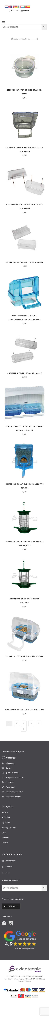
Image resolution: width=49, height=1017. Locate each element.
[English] (9, 6)
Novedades (10, 860)
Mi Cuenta (10, 763)
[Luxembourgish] (22, 6)
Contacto (9, 782)
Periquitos (6, 817)
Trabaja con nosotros (10, 880)
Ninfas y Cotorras (9, 827)
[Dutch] (6, 6)
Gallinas (5, 842)
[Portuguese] (25, 6)
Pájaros (5, 812)
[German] (16, 6)
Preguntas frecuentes (15, 777)
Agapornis (6, 822)
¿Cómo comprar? (12, 773)
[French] (12, 6)
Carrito (8, 768)
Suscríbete (9, 906)
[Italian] (19, 6)
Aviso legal (10, 787)
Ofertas (9, 867)
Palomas (5, 837)
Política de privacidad (14, 792)
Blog (8, 873)
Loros (4, 832)
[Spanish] (28, 6)
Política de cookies (13, 796)
